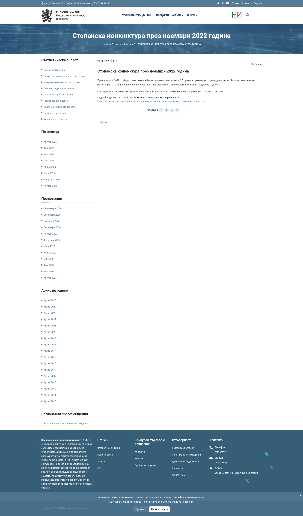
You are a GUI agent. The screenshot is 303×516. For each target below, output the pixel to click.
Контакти (246, 3)
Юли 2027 (49, 271)
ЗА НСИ (191, 15)
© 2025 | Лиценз (180, 475)
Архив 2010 (50, 401)
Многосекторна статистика (59, 94)
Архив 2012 (50, 388)
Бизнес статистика (54, 70)
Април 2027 (50, 252)
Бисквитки (177, 468)
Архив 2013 (50, 382)
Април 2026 (50, 167)
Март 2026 (49, 173)
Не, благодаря (159, 509)
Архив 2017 (50, 350)
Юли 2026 (49, 148)
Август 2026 (50, 141)
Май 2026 (49, 160)
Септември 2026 (53, 208)
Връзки (236, 3)
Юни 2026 (49, 154)
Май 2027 (49, 258)
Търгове (139, 458)
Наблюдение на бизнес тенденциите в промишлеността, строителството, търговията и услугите (151, 101)
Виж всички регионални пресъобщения (66, 423)
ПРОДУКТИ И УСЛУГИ (169, 15)
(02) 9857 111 (102, 3)
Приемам (140, 509)
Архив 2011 (50, 395)
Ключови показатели (56, 119)
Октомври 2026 (52, 214)
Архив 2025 (50, 300)
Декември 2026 (52, 227)
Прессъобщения (124, 44)
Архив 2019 (50, 338)
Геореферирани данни (56, 100)
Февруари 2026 (52, 179)
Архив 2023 (50, 313)
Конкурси (140, 451)
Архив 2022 (50, 319)
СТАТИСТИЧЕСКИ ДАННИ (136, 15)
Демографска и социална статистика (64, 76)
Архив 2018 (50, 344)
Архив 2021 (50, 325)
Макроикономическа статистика (62, 82)
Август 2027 (50, 277)
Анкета (101, 461)
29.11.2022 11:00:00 (107, 61)
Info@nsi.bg (221, 462)
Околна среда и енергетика (59, 88)
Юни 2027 (49, 265)
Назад (103, 122)
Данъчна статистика (55, 113)
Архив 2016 (50, 357)
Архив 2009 (50, 376)
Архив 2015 (50, 363)
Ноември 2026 (51, 221)
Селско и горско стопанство (60, 107)
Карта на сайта (105, 454)
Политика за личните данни (186, 454)
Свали (258, 64)
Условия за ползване (183, 448)
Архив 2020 (50, 332)
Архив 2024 (50, 306)
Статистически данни (108, 448)
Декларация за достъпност (186, 461)
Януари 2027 (50, 233)
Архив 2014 (50, 369)
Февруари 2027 (52, 240)
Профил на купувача (145, 465)
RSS (99, 468)
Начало (106, 44)
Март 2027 (49, 246)
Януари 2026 (50, 185)
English (258, 3)
